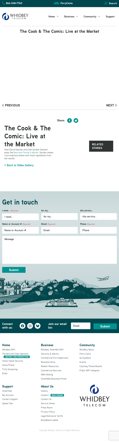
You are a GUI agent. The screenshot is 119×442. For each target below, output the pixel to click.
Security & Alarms (50, 353)
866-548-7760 (14, 3)
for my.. (45, 210)
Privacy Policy (48, 411)
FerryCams (67, 3)
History (44, 390)
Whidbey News (87, 349)
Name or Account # (16, 223)
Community (90, 16)
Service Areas (48, 403)
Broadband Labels (49, 420)
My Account (8, 395)
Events (83, 362)
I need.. (10, 210)
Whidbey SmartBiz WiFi (52, 349)
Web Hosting (47, 374)
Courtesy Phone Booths (91, 366)
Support (110, 16)
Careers (52, 395)
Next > (111, 105)
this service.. (86, 210)
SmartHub (7, 390)
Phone (87, 223)
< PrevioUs (11, 105)
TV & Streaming (10, 369)
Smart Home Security (12, 360)
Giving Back (85, 357)
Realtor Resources (50, 366)
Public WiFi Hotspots (89, 370)
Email (48, 223)
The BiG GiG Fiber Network (15, 355)
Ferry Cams (85, 353)
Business (69, 16)
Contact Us (46, 399)
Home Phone (8, 365)
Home (51, 16)
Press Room (47, 407)
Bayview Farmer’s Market (26, 152)
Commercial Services (51, 370)
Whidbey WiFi (8, 349)
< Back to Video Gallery (19, 165)
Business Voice (48, 362)
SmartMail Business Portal (53, 378)
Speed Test (7, 403)
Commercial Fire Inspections (54, 357)
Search (113, 3)
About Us (47, 386)
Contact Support (10, 399)
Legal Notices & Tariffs (52, 415)
